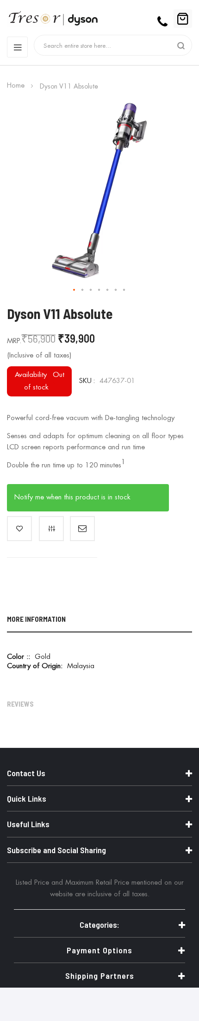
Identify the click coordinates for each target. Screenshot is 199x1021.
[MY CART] (183, 18)
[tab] (99, 620)
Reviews (20, 704)
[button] (74, 290)
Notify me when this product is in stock (72, 497)
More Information (36, 619)
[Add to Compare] (51, 528)
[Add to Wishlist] (19, 528)
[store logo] (25, 18)
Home (16, 85)
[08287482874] (164, 18)
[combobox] (107, 45)
